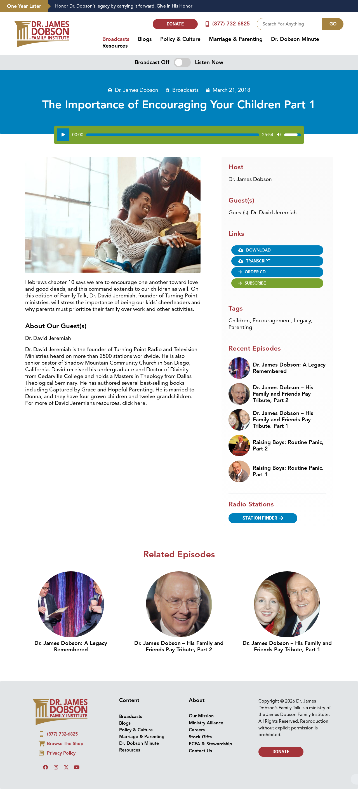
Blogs (145, 39)
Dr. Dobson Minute (295, 39)
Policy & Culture (180, 39)
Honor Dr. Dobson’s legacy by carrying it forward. (123, 6)
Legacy (302, 320)
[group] (200, 6)
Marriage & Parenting (236, 39)
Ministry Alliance (206, 723)
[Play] (63, 134)
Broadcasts (115, 39)
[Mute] (279, 135)
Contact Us (200, 751)
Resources (115, 46)
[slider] (172, 134)
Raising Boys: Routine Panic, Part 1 (288, 471)
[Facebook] (46, 767)
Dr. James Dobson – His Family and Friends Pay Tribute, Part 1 (283, 419)
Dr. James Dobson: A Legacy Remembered (289, 368)
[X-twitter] (66, 767)
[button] (277, 261)
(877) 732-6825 (231, 23)
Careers (197, 730)
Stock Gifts (200, 737)
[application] (179, 134)
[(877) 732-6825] (207, 24)
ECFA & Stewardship (210, 744)
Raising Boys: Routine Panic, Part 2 (288, 445)
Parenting (240, 327)
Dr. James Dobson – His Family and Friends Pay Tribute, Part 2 (283, 394)
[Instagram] (56, 767)
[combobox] (289, 24)
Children (239, 320)
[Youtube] (77, 767)
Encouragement (272, 320)
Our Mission (201, 716)
